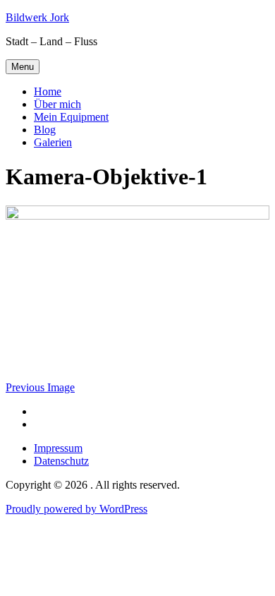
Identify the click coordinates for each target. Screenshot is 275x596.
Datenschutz (61, 461)
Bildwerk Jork (37, 17)
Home (47, 91)
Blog (45, 130)
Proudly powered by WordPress (76, 509)
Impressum (58, 448)
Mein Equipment (71, 117)
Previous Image (40, 387)
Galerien (53, 142)
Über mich (57, 104)
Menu (22, 66)
